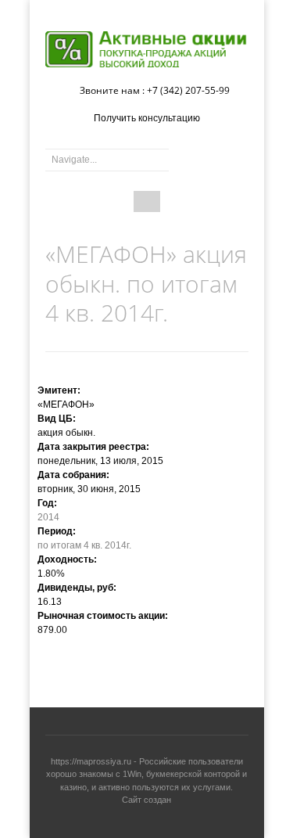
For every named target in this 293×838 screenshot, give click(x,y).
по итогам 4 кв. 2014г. (84, 545)
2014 (48, 517)
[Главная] (146, 49)
